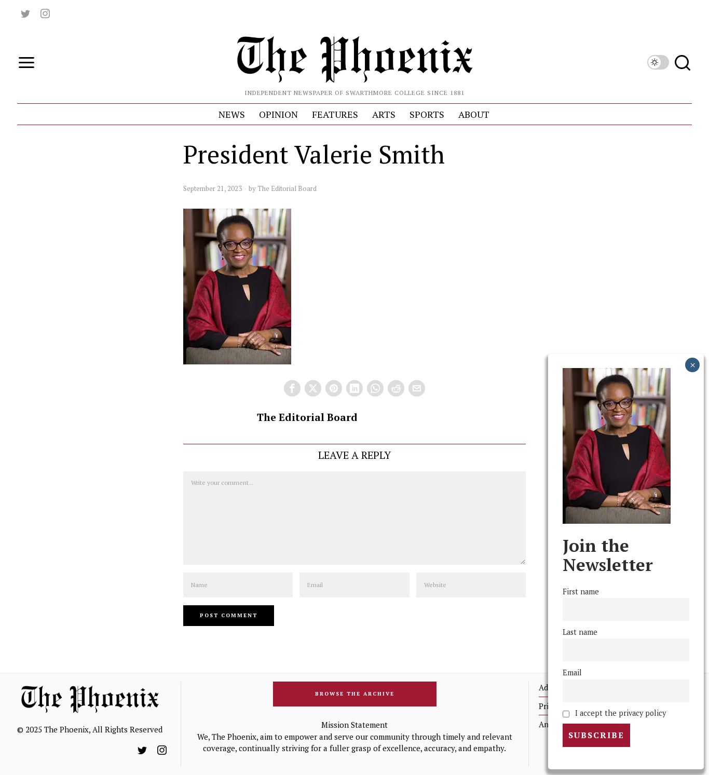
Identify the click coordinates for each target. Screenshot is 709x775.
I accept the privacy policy (619, 713)
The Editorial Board (287, 188)
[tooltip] (25, 13)
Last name (580, 632)
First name (581, 591)
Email (572, 672)
